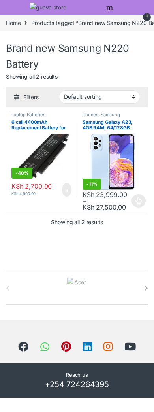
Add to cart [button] (65, 190)
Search (110, 7)
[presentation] (146, 288)
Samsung (110, 114)
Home (13, 22)
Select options (136, 201)
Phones (90, 114)
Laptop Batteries (28, 114)
